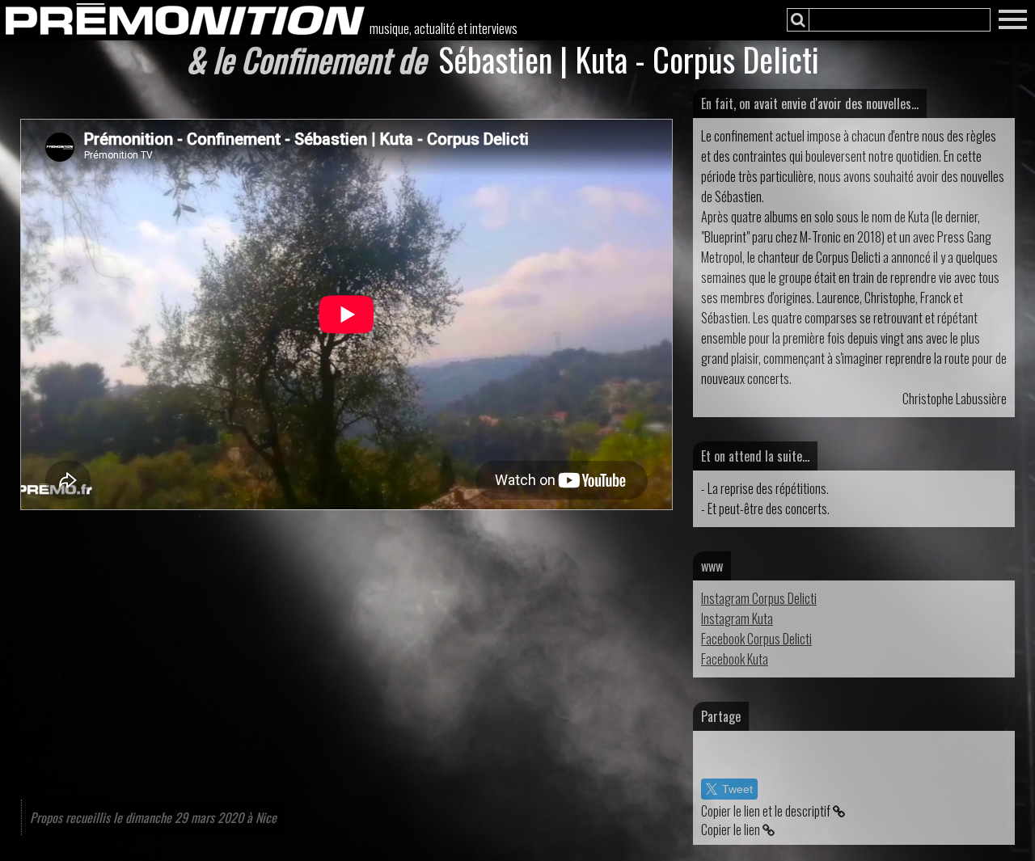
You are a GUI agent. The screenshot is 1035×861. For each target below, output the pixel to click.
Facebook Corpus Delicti (756, 638)
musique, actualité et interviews (444, 28)
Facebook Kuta (734, 659)
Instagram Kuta (737, 618)
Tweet (737, 789)
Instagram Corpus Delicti (759, 598)
